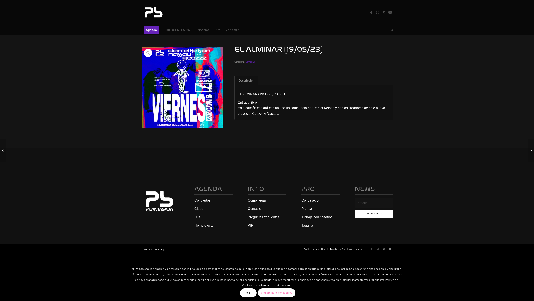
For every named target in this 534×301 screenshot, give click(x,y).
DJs (197, 217)
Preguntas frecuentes (263, 217)
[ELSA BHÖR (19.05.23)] (3, 150)
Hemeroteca (203, 225)
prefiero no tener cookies (276, 292)
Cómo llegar (257, 200)
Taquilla (307, 225)
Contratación (310, 200)
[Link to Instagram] (377, 12)
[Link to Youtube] (390, 12)
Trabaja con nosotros (316, 217)
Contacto (254, 208)
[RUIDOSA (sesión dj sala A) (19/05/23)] (531, 150)
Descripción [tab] (246, 80)
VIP (250, 225)
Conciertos (202, 200)
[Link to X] (384, 12)
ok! (248, 292)
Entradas (250, 62)
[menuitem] (151, 30)
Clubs (198, 208)
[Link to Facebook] (371, 12)
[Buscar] (390, 30)
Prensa (306, 208)
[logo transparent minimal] (153, 12)
